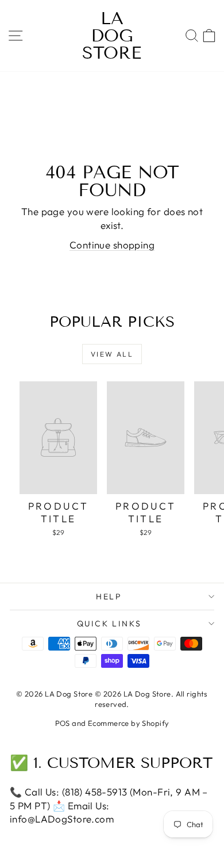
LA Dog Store (111, 35)
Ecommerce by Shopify (128, 723)
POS (62, 723)
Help (109, 596)
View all (112, 354)
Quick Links (109, 623)
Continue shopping (112, 245)
